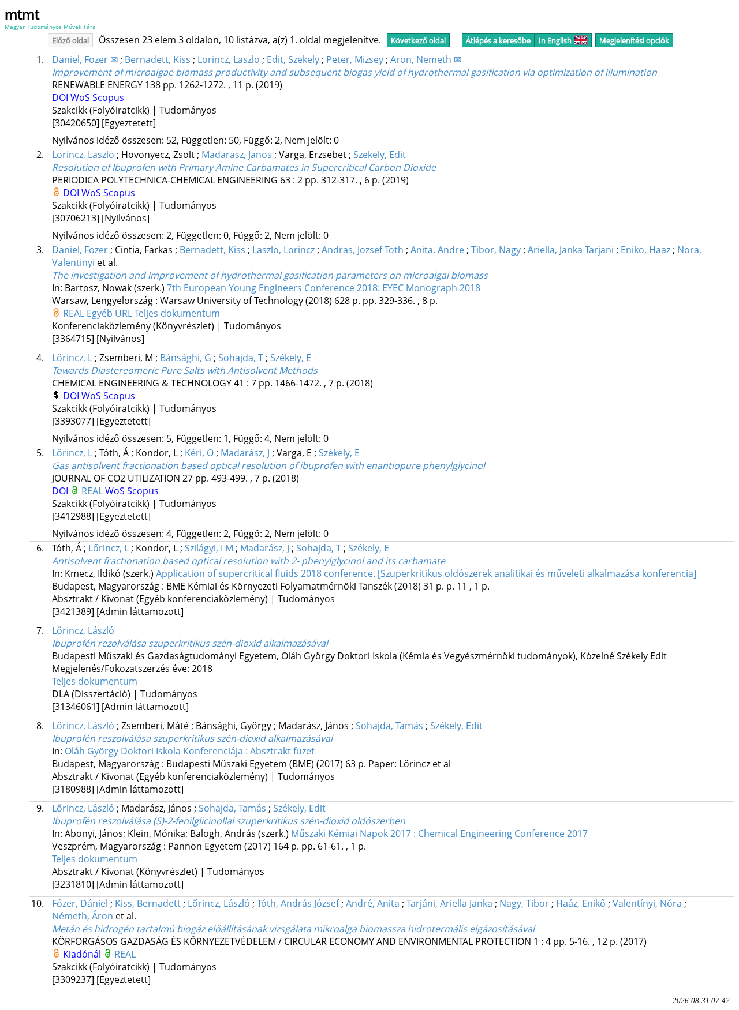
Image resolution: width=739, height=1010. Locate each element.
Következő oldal (418, 40)
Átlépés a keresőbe (498, 40)
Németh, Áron (82, 916)
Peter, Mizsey (354, 59)
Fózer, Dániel (80, 903)
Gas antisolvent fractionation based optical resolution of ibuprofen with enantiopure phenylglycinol (268, 465)
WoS (81, 97)
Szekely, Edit (379, 154)
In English (555, 40)
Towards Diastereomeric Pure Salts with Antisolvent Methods (185, 370)
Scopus (108, 97)
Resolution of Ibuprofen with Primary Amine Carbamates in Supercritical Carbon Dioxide (244, 167)
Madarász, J (245, 452)
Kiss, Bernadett (148, 903)
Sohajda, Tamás (389, 725)
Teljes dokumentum (177, 313)
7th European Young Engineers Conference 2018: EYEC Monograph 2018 (323, 287)
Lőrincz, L (72, 357)
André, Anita (373, 903)
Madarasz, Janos (236, 154)
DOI (61, 97)
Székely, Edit (456, 725)
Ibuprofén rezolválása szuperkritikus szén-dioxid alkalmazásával (190, 643)
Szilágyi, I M (209, 548)
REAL (75, 313)
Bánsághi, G (185, 357)
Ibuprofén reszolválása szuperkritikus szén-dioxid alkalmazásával (192, 738)
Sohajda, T (240, 357)
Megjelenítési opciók (634, 40)
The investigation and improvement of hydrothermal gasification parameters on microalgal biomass (270, 275)
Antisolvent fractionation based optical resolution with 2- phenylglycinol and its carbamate (248, 560)
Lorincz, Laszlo (228, 59)
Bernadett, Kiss (158, 59)
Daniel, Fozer (80, 249)
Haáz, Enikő (581, 903)
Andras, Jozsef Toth (363, 249)
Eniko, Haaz (645, 249)
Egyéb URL (111, 313)
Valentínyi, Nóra (647, 903)
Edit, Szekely (293, 59)
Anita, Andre (437, 249)
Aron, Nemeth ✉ (425, 59)
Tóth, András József (298, 903)
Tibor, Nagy (496, 249)
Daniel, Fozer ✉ (85, 59)
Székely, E (290, 357)
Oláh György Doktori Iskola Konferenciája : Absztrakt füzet (190, 751)
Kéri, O (199, 452)
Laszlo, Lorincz (283, 249)
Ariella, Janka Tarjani (571, 249)
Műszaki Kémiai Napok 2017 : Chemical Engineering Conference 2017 (439, 833)
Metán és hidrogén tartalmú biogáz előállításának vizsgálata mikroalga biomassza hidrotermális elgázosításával (293, 928)
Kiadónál (83, 954)
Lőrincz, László (83, 630)
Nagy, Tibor (524, 903)
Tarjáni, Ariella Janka (449, 903)
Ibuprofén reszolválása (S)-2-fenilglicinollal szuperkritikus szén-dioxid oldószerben (228, 820)
